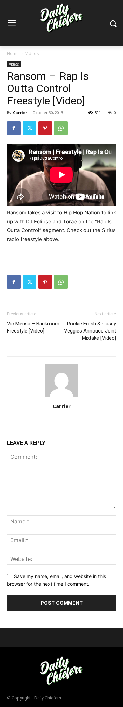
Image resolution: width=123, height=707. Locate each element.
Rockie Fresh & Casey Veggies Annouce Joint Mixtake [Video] (90, 331)
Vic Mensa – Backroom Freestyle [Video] (33, 327)
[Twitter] (29, 128)
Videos (32, 53)
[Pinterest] (45, 128)
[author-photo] (61, 396)
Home (13, 53)
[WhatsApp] (61, 128)
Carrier (20, 112)
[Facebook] (13, 128)
